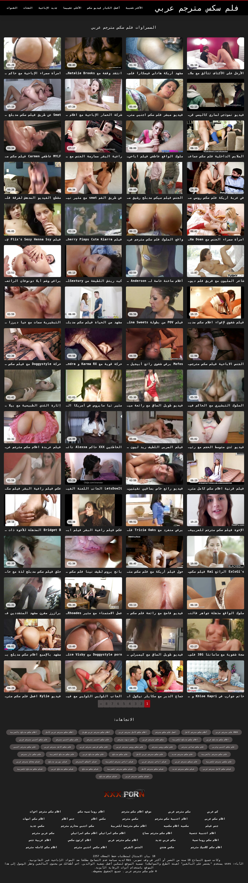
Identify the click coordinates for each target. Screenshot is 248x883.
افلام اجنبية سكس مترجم (171, 818)
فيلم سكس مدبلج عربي (62, 769)
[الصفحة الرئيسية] (124, 794)
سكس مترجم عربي (179, 811)
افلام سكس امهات (34, 818)
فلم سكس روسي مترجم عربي (129, 747)
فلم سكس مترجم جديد (182, 754)
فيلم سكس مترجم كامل (152, 769)
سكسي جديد (37, 825)
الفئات (28, 7)
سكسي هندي (167, 847)
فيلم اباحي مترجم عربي (154, 762)
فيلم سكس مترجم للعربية (120, 769)
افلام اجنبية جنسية (202, 833)
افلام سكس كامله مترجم (41, 847)
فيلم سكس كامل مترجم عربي (217, 769)
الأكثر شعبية (134, 7)
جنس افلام (68, 818)
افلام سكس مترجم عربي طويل (96, 732)
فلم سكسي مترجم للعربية (219, 762)
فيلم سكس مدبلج (90, 769)
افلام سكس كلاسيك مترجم (206, 847)
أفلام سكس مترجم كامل (196, 732)
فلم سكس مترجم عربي (139, 871)
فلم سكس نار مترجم (31, 754)
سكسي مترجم (130, 818)
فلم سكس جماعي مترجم (193, 747)
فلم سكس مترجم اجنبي (25, 747)
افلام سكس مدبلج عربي (218, 739)
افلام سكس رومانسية (205, 840)
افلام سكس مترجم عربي (123, 840)
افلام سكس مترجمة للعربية (129, 825)
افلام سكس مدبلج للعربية (185, 739)
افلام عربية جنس (40, 840)
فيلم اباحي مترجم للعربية (119, 762)
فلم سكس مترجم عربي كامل (149, 754)
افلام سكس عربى (215, 818)
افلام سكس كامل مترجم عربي (133, 732)
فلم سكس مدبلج (119, 754)
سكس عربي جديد (165, 840)
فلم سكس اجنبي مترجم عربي (33, 739)
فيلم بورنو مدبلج (57, 762)
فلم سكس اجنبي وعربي (223, 747)
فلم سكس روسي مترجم (162, 747)
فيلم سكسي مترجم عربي (137, 776)
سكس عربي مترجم (43, 833)
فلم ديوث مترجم (126, 739)
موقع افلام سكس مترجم (136, 811)
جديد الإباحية (48, 7)
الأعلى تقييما (72, 7)
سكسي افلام (98, 818)
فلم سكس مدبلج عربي (93, 754)
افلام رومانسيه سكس (91, 811)
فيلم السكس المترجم (86, 762)
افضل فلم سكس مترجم (165, 732)
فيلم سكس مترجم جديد (183, 769)
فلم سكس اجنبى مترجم (98, 739)
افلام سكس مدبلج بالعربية (23, 732)
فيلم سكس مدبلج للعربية (30, 769)
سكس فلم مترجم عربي (153, 739)
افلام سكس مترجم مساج (157, 833)
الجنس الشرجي (133, 847)
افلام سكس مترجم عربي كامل (59, 732)
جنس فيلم (212, 825)
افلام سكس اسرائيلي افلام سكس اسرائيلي (98, 833)
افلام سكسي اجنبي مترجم (90, 847)
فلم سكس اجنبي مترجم (67, 739)
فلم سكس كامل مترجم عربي (57, 747)
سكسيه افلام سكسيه (176, 825)
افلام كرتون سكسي (79, 840)
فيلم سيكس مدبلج (108, 776)
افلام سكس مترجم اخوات (45, 811)
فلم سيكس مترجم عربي (186, 762)
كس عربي (212, 811)
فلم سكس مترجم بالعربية (214, 754)
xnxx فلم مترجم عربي (227, 732)
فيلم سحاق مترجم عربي (28, 762)
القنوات (12, 7)
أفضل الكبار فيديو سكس (103, 7)
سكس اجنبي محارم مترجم (77, 825)
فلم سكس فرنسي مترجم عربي (94, 747)
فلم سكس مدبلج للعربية (62, 754)
